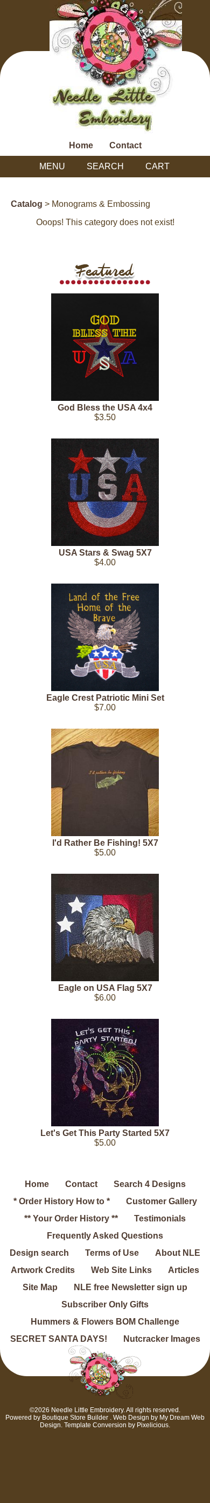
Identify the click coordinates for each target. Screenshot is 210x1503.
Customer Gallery (161, 1201)
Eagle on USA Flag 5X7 (105, 988)
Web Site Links (121, 1270)
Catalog (27, 203)
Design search (39, 1252)
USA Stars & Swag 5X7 (105, 552)
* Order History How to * (61, 1201)
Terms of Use (112, 1252)
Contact (125, 145)
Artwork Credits (43, 1270)
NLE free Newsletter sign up (130, 1287)
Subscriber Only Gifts (105, 1304)
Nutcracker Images (161, 1338)
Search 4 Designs (150, 1184)
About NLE (177, 1252)
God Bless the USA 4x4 (105, 407)
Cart (157, 166)
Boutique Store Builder (75, 1417)
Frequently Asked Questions (105, 1235)
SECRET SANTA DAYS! (58, 1338)
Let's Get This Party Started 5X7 (105, 1133)
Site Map (40, 1287)
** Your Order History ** (71, 1218)
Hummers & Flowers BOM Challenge (105, 1321)
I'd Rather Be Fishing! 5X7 (105, 842)
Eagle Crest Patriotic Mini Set (105, 697)
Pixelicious (153, 1425)
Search (105, 166)
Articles (183, 1270)
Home (81, 145)
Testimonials (160, 1218)
